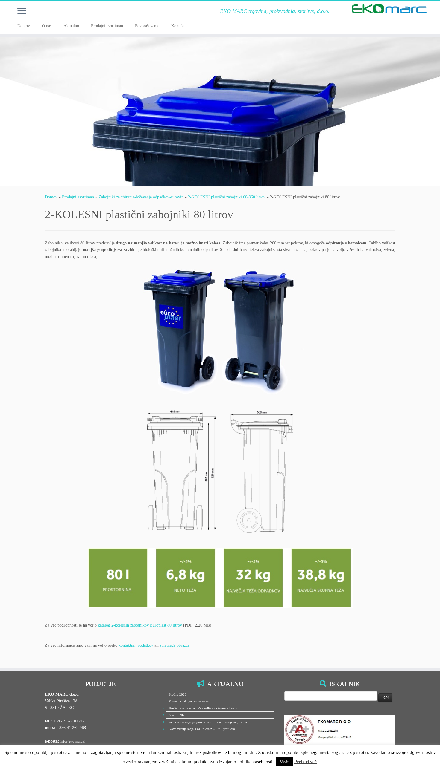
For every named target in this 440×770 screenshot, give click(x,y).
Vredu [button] (284, 762)
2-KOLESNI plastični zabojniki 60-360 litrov (226, 197)
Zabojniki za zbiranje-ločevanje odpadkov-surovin (140, 197)
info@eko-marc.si (72, 741)
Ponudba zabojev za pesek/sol (189, 701)
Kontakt (178, 26)
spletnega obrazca (174, 645)
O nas (46, 26)
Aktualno (71, 26)
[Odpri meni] (21, 11)
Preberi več (305, 761)
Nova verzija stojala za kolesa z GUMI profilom (202, 729)
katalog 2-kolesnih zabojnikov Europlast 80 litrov (140, 625)
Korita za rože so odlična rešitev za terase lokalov (203, 708)
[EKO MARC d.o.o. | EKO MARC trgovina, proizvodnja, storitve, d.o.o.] (389, 8)
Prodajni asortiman (107, 26)
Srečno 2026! (178, 694)
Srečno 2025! (178, 715)
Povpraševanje (147, 26)
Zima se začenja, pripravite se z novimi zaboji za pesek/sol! (210, 722)
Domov (23, 26)
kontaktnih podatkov (136, 645)
